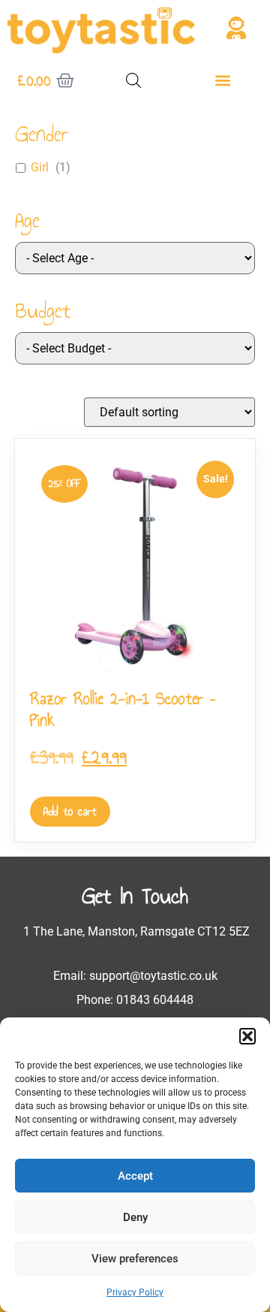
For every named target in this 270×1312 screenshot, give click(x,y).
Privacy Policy (135, 1292)
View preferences (135, 1258)
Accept (135, 1176)
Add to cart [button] (70, 811)
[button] (247, 1036)
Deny (135, 1217)
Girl (40, 167)
